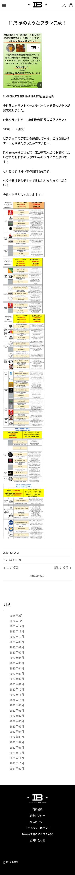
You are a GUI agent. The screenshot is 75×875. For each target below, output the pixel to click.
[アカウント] (63, 5)
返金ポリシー (37, 815)
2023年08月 (17, 647)
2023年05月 (17, 663)
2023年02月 (17, 679)
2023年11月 (17, 631)
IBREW (14, 862)
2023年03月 (17, 674)
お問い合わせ (37, 840)
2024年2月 (16, 616)
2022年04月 (17, 732)
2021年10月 (17, 763)
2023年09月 (17, 642)
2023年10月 (17, 637)
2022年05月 (17, 726)
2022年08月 (17, 711)
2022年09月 (17, 705)
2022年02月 (17, 742)
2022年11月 (17, 695)
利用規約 (37, 809)
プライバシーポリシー (37, 828)
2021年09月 (17, 769)
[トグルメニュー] (4, 5)
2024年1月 (16, 621)
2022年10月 (17, 700)
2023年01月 (17, 684)
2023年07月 (17, 652)
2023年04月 (17, 668)
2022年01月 (17, 748)
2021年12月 (17, 753)
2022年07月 (17, 716)
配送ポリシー (37, 822)
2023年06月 (17, 658)
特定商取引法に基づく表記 (37, 834)
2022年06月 (17, 721)
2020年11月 (15, 559)
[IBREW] (37, 5)
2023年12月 (17, 626)
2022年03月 (17, 737)
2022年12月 (17, 689)
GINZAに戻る (37, 576)
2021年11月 (17, 758)
